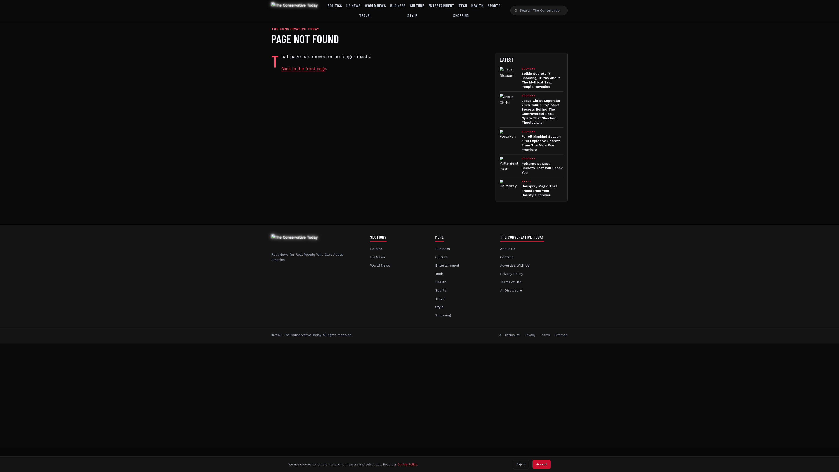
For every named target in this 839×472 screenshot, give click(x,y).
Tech (463, 5)
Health (477, 5)
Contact (506, 257)
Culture (417, 5)
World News (375, 5)
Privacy (530, 335)
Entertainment (441, 5)
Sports (494, 5)
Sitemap (561, 335)
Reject (521, 464)
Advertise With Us (514, 265)
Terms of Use (511, 282)
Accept (541, 464)
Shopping (461, 15)
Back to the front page (303, 68)
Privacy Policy (511, 274)
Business (398, 5)
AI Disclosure (511, 290)
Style (412, 15)
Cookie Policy (407, 464)
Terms (545, 335)
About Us (507, 249)
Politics (335, 5)
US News (353, 5)
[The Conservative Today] (294, 10)
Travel (365, 15)
